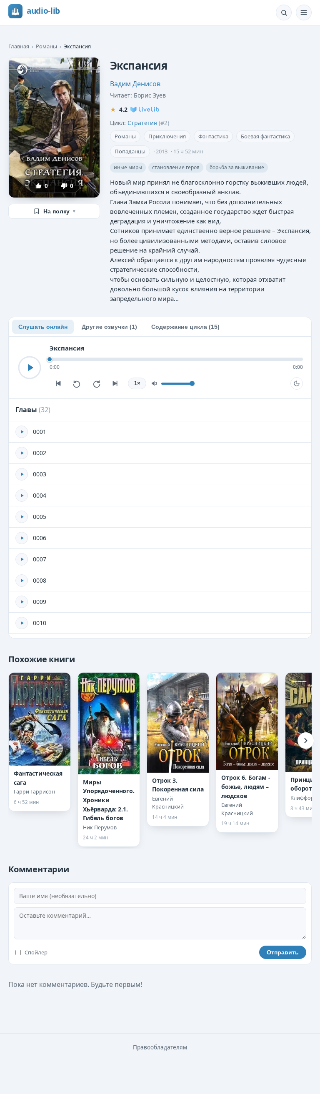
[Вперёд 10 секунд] (96, 383)
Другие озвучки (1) (109, 326)
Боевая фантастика (265, 136)
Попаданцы (130, 151)
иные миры (128, 167)
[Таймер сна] (296, 383)
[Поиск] (284, 12)
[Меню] (304, 12)
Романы (46, 46)
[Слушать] (29, 367)
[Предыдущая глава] (58, 383)
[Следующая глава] (115, 383)
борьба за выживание (237, 167)
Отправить (283, 952)
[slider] (176, 359)
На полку (59, 211)
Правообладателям (160, 1047)
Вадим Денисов (135, 83)
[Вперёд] (306, 740)
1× (137, 383)
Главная (18, 46)
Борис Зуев (150, 95)
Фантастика (213, 136)
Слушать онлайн (43, 326)
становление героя (176, 167)
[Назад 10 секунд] (77, 383)
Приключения (167, 136)
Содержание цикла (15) (185, 326)
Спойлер (36, 952)
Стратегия (142, 123)
